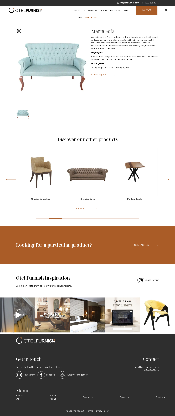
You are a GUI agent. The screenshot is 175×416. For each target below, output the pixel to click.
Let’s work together (77, 375)
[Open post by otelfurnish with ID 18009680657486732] (52, 314)
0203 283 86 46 (152, 3)
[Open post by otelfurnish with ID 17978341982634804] (122, 314)
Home (81, 17)
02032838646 (151, 370)
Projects (124, 397)
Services (160, 397)
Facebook (51, 375)
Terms (89, 411)
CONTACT (146, 10)
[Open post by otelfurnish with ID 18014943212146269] (17, 314)
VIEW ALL (81, 208)
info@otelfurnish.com (129, 3)
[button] (164, 179)
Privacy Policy (102, 411)
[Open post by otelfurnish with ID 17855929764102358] (87, 314)
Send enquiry (98, 75)
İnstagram (30, 375)
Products (88, 397)
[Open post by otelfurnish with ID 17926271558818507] (157, 314)
